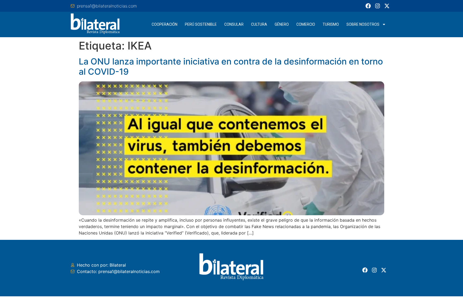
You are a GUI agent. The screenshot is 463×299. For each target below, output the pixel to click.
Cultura (259, 24)
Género (282, 24)
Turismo (331, 24)
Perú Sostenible (201, 24)
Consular (234, 24)
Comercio (305, 24)
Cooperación (164, 24)
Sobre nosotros (362, 24)
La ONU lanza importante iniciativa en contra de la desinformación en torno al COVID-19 (231, 66)
